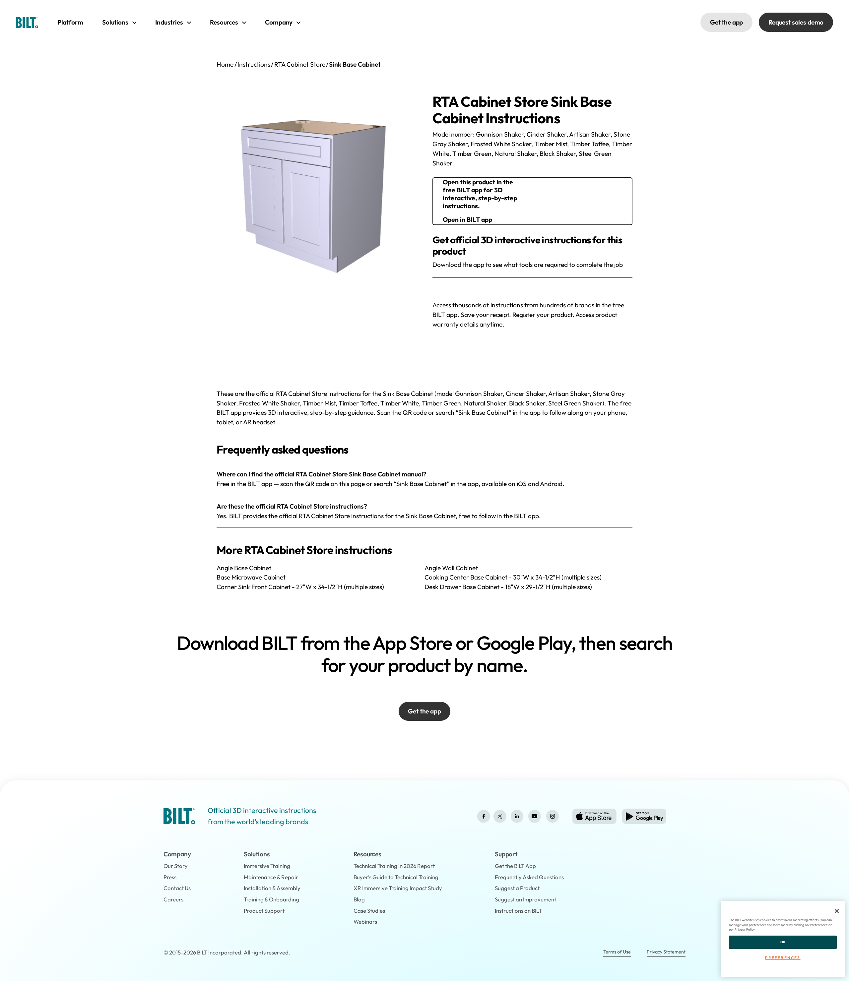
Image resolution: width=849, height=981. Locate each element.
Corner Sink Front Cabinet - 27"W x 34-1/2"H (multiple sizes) (300, 587)
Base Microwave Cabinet (251, 577)
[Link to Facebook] (484, 816)
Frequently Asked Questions (529, 877)
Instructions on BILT (518, 910)
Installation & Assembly (272, 888)
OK (783, 942)
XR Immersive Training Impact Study (398, 888)
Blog (359, 899)
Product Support (264, 910)
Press (169, 877)
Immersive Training (267, 865)
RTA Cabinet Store (299, 64)
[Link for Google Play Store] (644, 816)
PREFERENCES (782, 957)
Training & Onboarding (271, 899)
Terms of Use (617, 952)
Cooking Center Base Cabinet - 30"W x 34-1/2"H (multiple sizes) (513, 577)
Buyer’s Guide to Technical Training (396, 877)
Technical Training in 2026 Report (394, 865)
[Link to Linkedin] (517, 816)
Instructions (253, 64)
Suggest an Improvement (525, 899)
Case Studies (369, 910)
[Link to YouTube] (534, 816)
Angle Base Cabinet (244, 568)
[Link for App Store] (594, 816)
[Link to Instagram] (552, 816)
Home (225, 64)
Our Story (175, 865)
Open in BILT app (467, 219)
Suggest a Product (517, 888)
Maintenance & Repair (271, 877)
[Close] (836, 911)
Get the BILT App (515, 865)
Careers (173, 899)
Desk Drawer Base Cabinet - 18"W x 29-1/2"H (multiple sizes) (508, 587)
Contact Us (177, 888)
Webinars (365, 921)
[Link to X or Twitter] (499, 816)
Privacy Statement (666, 952)
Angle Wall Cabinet (451, 568)
